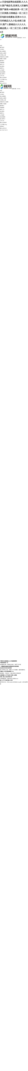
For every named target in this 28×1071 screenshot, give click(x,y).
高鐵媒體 (2, 62)
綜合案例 (2, 66)
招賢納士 (2, 81)
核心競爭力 (2, 73)
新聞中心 (2, 68)
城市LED (2, 64)
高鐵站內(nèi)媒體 (4, 56)
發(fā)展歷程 (3, 51)
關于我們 (2, 47)
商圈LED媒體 (3, 58)
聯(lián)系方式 (3, 83)
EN (0, 39)
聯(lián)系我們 (3, 77)
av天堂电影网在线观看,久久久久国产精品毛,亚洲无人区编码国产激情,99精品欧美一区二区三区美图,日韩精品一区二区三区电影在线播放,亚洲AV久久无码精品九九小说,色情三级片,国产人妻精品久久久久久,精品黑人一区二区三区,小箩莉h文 (14, 17)
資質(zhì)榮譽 (3, 53)
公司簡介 (2, 49)
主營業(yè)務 (3, 55)
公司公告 (2, 75)
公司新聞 (2, 70)
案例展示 (2, 60)
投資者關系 (2, 72)
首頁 (1, 45)
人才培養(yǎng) (3, 79)
